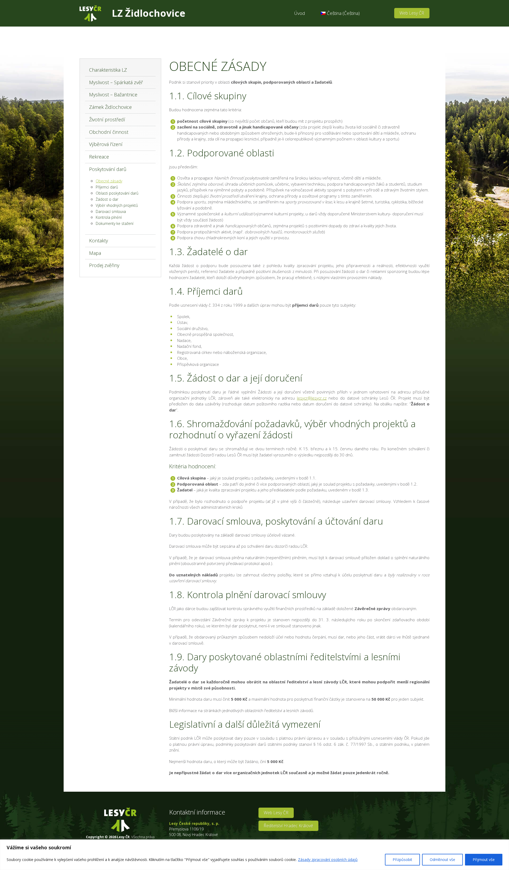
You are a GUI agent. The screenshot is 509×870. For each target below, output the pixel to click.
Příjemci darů (107, 187)
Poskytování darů (107, 169)
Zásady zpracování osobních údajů (328, 859)
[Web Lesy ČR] (90, 13)
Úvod (299, 13)
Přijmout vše (484, 859)
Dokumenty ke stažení (114, 223)
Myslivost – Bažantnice (113, 94)
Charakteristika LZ (108, 70)
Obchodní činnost (108, 132)
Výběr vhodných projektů (117, 205)
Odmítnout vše (442, 859)
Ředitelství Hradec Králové (288, 826)
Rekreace (99, 156)
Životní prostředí (107, 119)
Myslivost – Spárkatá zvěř (116, 82)
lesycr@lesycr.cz (312, 398)
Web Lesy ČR (412, 13)
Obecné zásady (109, 180)
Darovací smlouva (111, 211)
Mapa (95, 253)
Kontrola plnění (109, 217)
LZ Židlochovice (148, 13)
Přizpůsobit (402, 859)
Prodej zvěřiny (104, 265)
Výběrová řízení (105, 144)
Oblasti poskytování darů (117, 193)
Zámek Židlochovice (110, 107)
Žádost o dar (107, 199)
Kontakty (98, 240)
